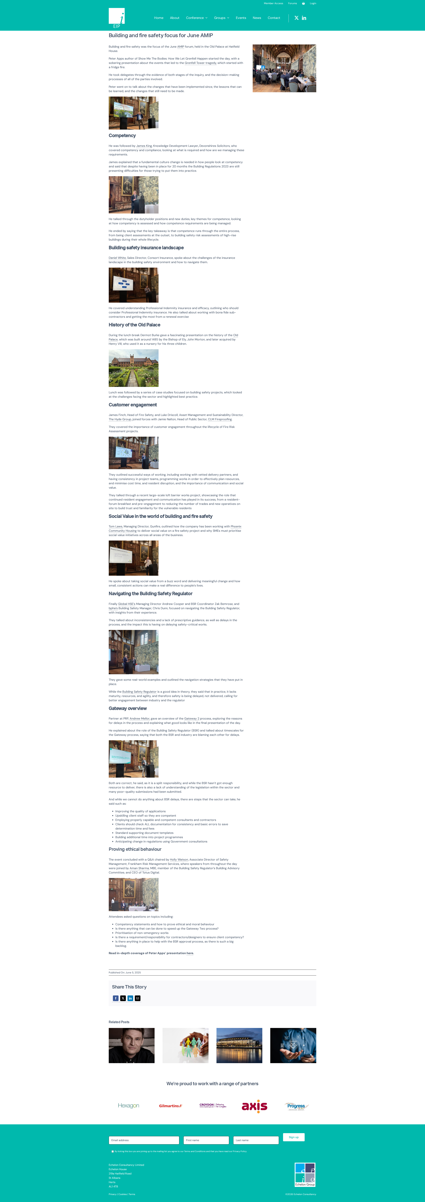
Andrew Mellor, (140, 719)
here (190, 953)
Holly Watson (179, 860)
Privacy (113, 1194)
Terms (132, 1194)
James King (144, 146)
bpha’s (113, 608)
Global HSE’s (126, 604)
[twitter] (297, 18)
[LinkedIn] (130, 998)
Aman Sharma (139, 868)
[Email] (137, 998)
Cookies (122, 1194)
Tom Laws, (116, 526)
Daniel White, (117, 258)
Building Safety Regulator (139, 692)
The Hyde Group (120, 419)
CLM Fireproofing (220, 419)
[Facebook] (115, 998)
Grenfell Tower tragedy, (201, 63)
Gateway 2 (191, 719)
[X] (123, 998)
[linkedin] (304, 18)
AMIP (180, 47)
